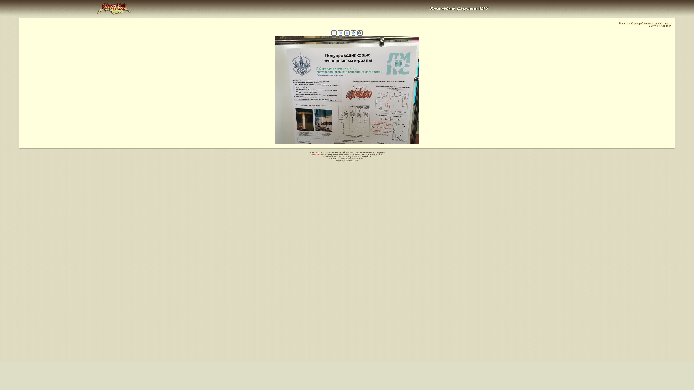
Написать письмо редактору (347, 160)
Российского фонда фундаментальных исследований (362, 152)
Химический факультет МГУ (353, 158)
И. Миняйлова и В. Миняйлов (358, 156)
